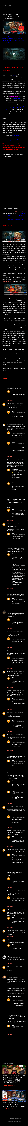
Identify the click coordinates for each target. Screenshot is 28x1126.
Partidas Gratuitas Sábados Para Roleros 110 (13, 1105)
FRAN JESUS (10, 976)
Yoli (8, 523)
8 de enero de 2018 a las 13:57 (18, 761)
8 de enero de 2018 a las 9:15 (17, 424)
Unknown (9, 403)
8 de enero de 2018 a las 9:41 (18, 497)
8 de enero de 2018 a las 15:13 (18, 443)
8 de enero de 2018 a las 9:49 (18, 546)
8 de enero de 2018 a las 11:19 (18, 721)
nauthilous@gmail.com (8, 281)
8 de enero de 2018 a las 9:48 (15, 523)
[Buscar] (25, 2)
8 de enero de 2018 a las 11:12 (18, 658)
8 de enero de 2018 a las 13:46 (18, 830)
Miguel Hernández (11, 956)
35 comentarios (11, 1085)
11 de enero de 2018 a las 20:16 (18, 988)
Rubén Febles (15, 469)
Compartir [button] (4, 378)
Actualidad (5, 5)
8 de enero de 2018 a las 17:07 (18, 930)
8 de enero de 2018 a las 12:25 (18, 753)
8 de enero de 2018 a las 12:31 (17, 773)
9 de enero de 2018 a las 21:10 (14, 977)
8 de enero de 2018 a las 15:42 (18, 898)
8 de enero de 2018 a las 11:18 (18, 699)
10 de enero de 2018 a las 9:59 (18, 565)
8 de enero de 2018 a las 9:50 (18, 591)
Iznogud (9, 806)
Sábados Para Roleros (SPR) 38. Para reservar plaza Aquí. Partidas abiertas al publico (12, 1080)
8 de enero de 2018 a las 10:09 (18, 534)
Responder (10, 400)
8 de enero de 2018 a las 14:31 (18, 870)
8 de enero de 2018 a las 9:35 (18, 433)
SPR (13, 390)
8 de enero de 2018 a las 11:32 (16, 734)
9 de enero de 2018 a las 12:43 (16, 966)
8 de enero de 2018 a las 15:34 (18, 909)
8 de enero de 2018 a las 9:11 (18, 403)
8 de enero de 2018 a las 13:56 (18, 742)
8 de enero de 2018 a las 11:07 (16, 712)
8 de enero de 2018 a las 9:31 (18, 392)
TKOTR (9, 611)
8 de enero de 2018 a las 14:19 (18, 849)
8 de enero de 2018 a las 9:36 (18, 484)
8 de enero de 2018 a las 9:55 (17, 611)
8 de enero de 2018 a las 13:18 (17, 806)
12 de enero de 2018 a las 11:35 (18, 1013)
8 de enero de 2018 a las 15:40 (18, 855)
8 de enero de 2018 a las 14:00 (18, 837)
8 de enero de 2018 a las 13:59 (18, 782)
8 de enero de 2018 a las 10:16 (18, 650)
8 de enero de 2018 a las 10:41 (17, 671)
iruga (8, 712)
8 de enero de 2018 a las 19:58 (18, 945)
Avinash (8, 424)
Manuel (8, 671)
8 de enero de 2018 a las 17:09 (18, 939)
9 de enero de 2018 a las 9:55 (14, 957)
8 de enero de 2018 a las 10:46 (18, 690)
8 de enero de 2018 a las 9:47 (18, 510)
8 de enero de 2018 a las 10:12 (18, 639)
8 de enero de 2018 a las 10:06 (17, 631)
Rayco (8, 734)
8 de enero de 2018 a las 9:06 (16, 386)
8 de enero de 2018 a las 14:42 (18, 890)
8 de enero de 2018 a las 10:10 (18, 555)
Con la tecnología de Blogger (15, 1118)
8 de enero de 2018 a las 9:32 (18, 412)
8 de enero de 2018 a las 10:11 (18, 599)
